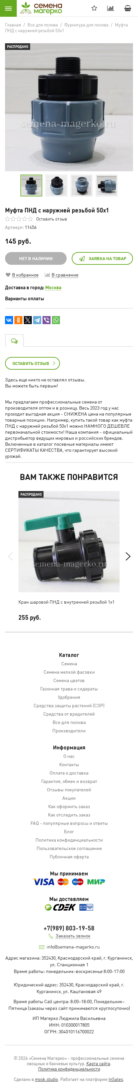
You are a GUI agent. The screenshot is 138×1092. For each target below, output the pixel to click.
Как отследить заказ (69, 814)
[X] (28, 320)
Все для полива (69, 722)
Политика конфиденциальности (69, 840)
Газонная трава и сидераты (69, 688)
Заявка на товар (107, 258)
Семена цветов (69, 680)
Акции (69, 798)
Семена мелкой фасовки (69, 672)
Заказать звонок (73, 935)
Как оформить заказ (69, 806)
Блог (69, 831)
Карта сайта (98, 1063)
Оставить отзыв (51, 219)
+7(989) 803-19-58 (69, 928)
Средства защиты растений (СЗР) (69, 705)
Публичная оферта (69, 856)
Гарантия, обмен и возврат (69, 781)
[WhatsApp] (56, 320)
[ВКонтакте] (9, 320)
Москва (53, 287)
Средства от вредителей (69, 714)
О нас (69, 756)
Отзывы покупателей (69, 789)
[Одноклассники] (18, 320)
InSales (116, 1079)
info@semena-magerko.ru (73, 947)
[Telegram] (37, 320)
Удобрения (69, 697)
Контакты (69, 764)
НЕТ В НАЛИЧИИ (36, 258)
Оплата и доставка (69, 773)
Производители (69, 730)
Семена (69, 663)
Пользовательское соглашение (69, 848)
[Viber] (47, 320)
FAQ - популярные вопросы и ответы (69, 823)
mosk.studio (46, 1079)
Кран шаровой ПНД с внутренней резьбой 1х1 (66, 602)
